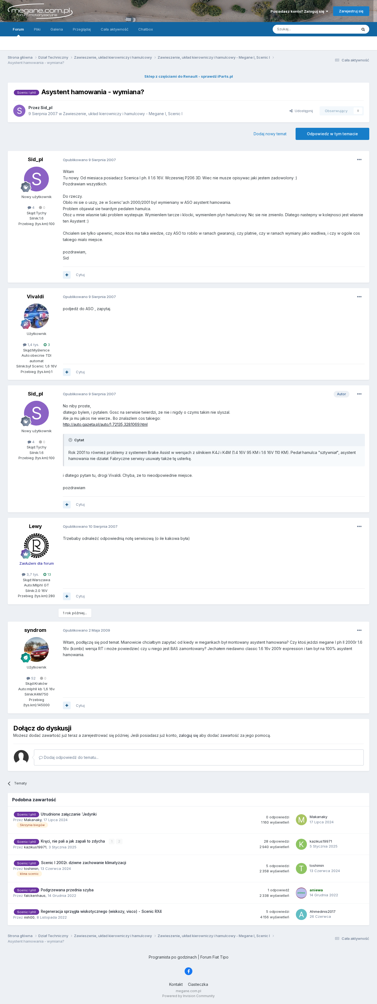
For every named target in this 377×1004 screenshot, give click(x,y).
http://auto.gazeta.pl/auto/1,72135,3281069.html (105, 424)
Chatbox (145, 29)
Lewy (35, 526)
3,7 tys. (32, 574)
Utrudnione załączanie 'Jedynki (69, 814)
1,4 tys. (32, 344)
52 (33, 678)
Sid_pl (35, 159)
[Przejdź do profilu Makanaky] (301, 819)
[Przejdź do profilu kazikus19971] (301, 844)
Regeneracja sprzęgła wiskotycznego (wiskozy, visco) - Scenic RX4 (101, 911)
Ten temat (341, 29)
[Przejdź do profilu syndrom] (36, 649)
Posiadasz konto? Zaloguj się (298, 11)
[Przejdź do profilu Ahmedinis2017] (301, 914)
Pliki (37, 29)
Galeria (57, 29)
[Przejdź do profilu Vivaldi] (36, 316)
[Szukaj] (363, 29)
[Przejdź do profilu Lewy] (36, 545)
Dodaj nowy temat (270, 133)
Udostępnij (303, 111)
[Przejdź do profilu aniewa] (301, 893)
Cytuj (80, 274)
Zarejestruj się (351, 11)
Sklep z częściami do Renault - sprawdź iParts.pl (188, 76)
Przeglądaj (82, 29)
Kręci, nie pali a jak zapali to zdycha (73, 841)
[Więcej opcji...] (359, 159)
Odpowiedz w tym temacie (332, 133)
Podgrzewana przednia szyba (67, 890)
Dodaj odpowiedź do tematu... (71, 757)
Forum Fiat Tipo (214, 957)
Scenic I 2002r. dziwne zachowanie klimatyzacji (83, 862)
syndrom (35, 630)
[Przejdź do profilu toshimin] (301, 868)
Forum (18, 29)
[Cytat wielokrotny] (67, 275)
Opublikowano (89, 160)
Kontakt (176, 984)
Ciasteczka (198, 984)
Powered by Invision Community (188, 996)
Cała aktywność (114, 29)
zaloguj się (188, 735)
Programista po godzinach (173, 957)
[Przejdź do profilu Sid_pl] (19, 111)
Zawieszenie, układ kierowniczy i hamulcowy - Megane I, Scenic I (122, 113)
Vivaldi (35, 296)
